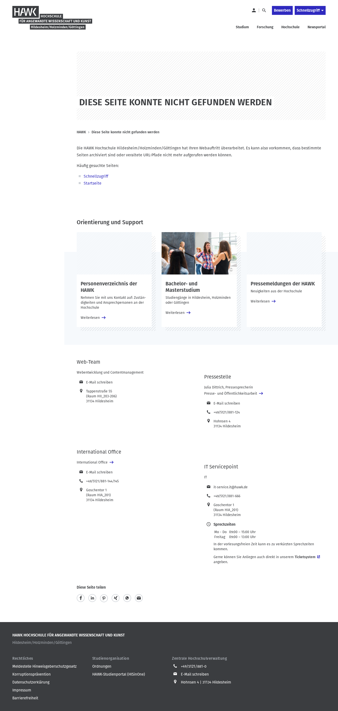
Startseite (92, 183)
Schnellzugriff (308, 10)
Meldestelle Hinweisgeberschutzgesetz (44, 666)
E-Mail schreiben (99, 382)
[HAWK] (52, 21)
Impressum (21, 690)
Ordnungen (101, 666)
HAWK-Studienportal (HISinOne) (118, 674)
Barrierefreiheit (25, 698)
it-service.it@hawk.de (231, 487)
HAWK (81, 132)
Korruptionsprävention (31, 674)
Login (253, 10)
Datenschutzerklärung (30, 682)
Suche (264, 10)
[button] (81, 598)
